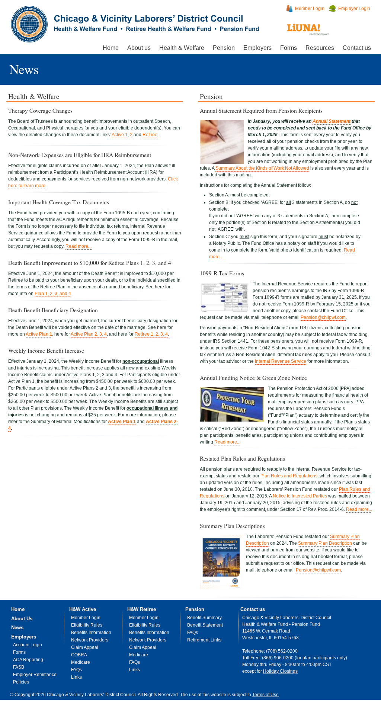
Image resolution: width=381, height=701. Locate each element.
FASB (18, 667)
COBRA (79, 654)
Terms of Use (265, 694)
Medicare (80, 662)
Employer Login (354, 8)
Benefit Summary (204, 617)
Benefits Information (91, 632)
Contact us (357, 48)
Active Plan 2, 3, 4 (89, 334)
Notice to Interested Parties (300, 496)
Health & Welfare (181, 48)
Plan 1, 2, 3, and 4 (53, 293)
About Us (21, 618)
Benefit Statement (205, 625)
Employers (257, 48)
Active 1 (120, 134)
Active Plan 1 (39, 334)
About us (139, 48)
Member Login (309, 8)
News (24, 69)
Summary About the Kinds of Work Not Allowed (262, 168)
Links (76, 677)
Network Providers (89, 640)
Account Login (27, 644)
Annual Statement (331, 121)
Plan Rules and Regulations (288, 475)
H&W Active (82, 609)
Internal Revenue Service (280, 361)
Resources (319, 48)
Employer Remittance (35, 674)
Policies (21, 682)
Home (111, 48)
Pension (224, 48)
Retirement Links (204, 640)
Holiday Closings (280, 671)
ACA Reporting (28, 659)
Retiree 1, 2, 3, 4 (151, 334)
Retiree (150, 134)
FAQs (76, 669)
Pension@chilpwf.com (323, 317)
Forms (288, 48)
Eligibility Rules (86, 625)
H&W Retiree (141, 609)
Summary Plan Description (325, 543)
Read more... (78, 246)
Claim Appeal (84, 647)
